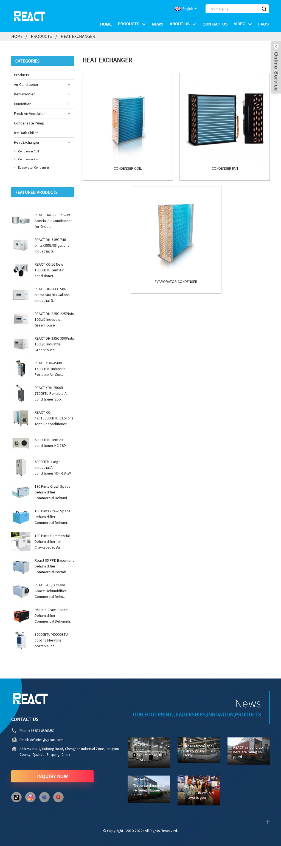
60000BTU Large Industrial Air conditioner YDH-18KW (53, 467)
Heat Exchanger (78, 36)
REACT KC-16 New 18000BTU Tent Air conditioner (49, 270)
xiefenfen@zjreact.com (46, 739)
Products (128, 24)
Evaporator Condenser (33, 167)
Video (240, 24)
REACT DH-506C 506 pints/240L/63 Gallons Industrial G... (52, 294)
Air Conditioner (26, 84)
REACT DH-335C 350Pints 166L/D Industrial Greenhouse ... (54, 344)
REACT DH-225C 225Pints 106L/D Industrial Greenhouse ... (54, 319)
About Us (180, 24)
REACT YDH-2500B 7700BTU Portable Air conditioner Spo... (52, 393)
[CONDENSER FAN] (225, 118)
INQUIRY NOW (52, 776)
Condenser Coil (28, 151)
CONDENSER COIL (128, 168)
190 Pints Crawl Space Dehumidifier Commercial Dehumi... (53, 492)
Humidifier (22, 103)
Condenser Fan (28, 159)
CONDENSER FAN (225, 168)
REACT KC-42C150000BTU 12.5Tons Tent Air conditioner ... (54, 418)
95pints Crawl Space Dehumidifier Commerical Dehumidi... (53, 615)
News (157, 24)
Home (106, 24)
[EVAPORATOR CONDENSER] (176, 231)
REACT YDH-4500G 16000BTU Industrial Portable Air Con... (50, 368)
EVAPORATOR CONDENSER (176, 281)
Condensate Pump (29, 123)
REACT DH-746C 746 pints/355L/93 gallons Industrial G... (52, 245)
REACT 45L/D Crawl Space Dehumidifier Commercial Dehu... (51, 591)
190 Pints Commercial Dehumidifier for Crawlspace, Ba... (52, 541)
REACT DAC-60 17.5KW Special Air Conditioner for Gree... (53, 220)
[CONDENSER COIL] (128, 118)
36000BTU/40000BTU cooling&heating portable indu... (51, 640)
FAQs (263, 24)
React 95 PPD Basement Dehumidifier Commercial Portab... (54, 566)
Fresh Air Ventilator (29, 113)
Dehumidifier (24, 94)
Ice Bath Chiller (26, 132)
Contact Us (215, 24)
